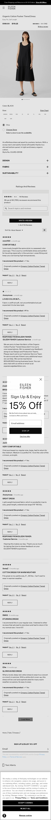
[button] (4, 815)
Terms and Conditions (39, 798)
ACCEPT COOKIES (25, 803)
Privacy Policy (22, 798)
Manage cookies (25, 815)
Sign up (25, 431)
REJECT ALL (25, 809)
